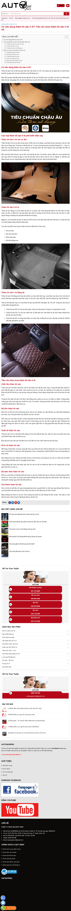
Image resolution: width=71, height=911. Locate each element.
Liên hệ (5, 775)
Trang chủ (4, 18)
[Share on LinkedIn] (18, 502)
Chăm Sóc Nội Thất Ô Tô (9, 647)
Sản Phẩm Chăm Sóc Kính (10, 644)
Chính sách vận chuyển (9, 852)
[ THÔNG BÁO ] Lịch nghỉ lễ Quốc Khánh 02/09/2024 (23, 726)
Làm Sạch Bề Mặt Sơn (9, 657)
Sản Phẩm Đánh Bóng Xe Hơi (11, 653)
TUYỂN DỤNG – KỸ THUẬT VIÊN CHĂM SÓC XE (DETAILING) (26, 720)
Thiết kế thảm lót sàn (13, 56)
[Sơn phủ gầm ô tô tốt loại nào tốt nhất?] (4, 546)
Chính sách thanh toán (9, 855)
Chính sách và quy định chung (11, 849)
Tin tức (11, 18)
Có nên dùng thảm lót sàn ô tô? (13, 39)
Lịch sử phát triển (8, 772)
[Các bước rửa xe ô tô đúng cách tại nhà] (4, 531)
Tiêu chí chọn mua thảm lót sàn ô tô (14, 50)
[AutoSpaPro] (16, 5)
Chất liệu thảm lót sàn (13, 52)
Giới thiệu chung (7, 765)
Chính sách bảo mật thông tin (11, 865)
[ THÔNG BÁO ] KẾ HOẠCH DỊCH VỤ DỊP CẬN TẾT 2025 (25, 708)
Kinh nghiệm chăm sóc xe (22, 18)
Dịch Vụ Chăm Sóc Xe (8, 631)
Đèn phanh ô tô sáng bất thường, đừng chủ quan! (25, 536)
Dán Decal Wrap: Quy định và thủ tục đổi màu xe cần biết (28, 522)
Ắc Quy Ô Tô (6, 663)
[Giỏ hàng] (68, 5)
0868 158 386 (35, 693)
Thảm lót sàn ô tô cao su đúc (15, 44)
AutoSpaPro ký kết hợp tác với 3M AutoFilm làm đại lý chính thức (27, 733)
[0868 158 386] (3, 908)
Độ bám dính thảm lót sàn (14, 60)
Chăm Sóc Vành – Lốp (9, 650)
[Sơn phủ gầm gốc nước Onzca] (4, 553)
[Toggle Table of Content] (66, 37)
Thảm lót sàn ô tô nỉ (13, 46)
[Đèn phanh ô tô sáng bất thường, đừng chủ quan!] (4, 538)
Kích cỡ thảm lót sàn (13, 58)
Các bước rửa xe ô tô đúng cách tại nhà (22, 529)
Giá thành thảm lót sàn (13, 62)
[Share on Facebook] (9, 502)
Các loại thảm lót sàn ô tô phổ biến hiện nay (17, 42)
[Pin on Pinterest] (15, 502)
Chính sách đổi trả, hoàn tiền (11, 862)
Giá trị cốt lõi (6, 768)
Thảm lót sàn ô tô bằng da (14, 48)
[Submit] (66, 13)
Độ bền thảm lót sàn (13, 54)
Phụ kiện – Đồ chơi (7, 660)
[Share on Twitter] (12, 502)
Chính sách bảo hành (9, 858)
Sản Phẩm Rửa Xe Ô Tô (9, 640)
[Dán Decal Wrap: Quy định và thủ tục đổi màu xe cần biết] (4, 524)
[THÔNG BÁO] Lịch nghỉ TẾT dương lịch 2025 (21, 714)
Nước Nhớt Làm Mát (8, 637)
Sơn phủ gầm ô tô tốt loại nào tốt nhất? (22, 544)
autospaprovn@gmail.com (36, 696)
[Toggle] (68, 631)
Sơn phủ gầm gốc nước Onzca (19, 551)
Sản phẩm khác (6, 667)
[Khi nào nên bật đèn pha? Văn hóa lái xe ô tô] (4, 516)
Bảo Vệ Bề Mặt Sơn (8, 634)
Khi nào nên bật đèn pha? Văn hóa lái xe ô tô (24, 514)
